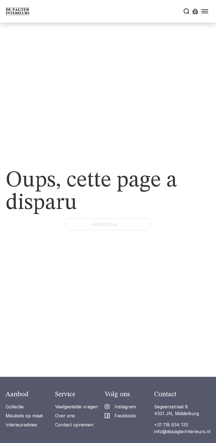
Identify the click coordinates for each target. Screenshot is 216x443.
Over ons (65, 415)
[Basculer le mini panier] (195, 11)
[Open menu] (204, 11)
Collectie (15, 406)
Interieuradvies (21, 425)
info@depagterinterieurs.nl (182, 431)
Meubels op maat (24, 415)
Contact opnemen (74, 425)
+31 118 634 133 (171, 425)
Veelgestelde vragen (76, 406)
